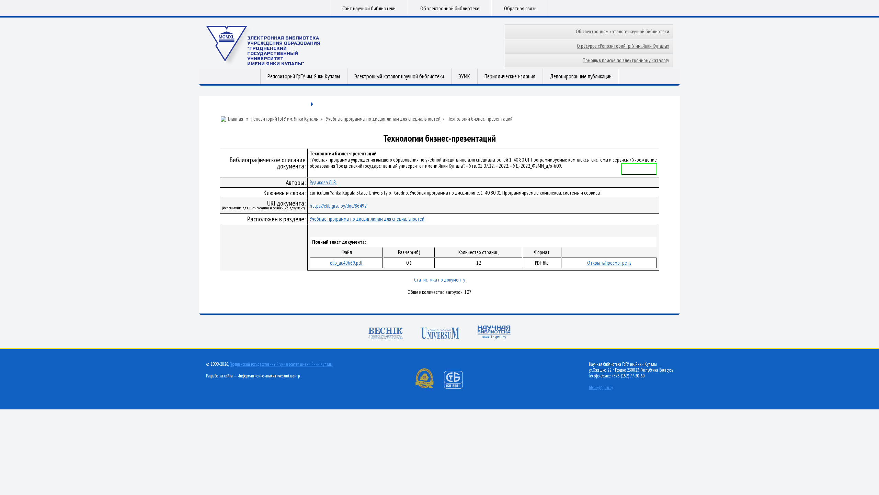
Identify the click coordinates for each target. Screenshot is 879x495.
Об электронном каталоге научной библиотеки (622, 31)
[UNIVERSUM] (440, 334)
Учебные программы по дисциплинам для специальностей (383, 119)
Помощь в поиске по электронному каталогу (626, 60)
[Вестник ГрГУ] (385, 334)
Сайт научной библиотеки (369, 8)
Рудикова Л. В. (323, 182)
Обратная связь (520, 8)
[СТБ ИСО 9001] (457, 387)
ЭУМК (464, 76)
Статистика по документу (439, 279)
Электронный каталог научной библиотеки (399, 76)
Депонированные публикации (581, 76)
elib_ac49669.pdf (346, 263)
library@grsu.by (601, 387)
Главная (235, 119)
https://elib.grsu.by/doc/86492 (338, 205)
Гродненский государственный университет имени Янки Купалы (281, 364)
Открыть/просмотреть (609, 263)
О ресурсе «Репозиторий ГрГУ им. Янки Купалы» (623, 46)
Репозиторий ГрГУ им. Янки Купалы (303, 76)
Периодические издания (509, 76)
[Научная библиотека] (494, 333)
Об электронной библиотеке (449, 8)
